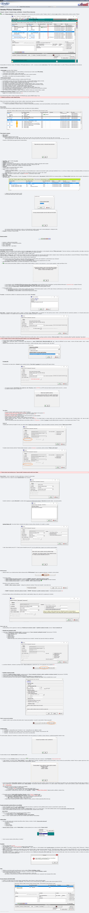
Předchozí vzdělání (34, 795)
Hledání (87, 0)
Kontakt (5, 0)
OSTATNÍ (38, 387)
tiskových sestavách (17, 846)
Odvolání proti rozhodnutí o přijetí (11, 415)
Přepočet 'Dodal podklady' (42, 790)
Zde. (54, 664)
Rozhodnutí (34, 447)
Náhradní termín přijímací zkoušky (11, 413)
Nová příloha (26, 173)
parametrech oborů (70, 284)
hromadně (13, 845)
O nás (1, 0)
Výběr (15, 788)
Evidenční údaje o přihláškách (16, 12)
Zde (35, 413)
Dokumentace (82, 0)
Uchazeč (2, 12)
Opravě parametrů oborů (56, 758)
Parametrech (37, 420)
